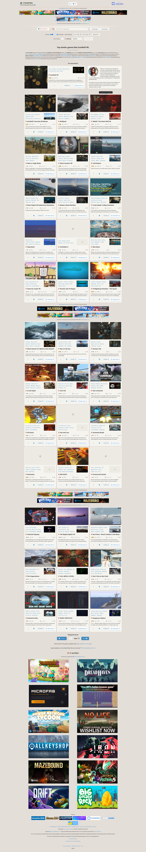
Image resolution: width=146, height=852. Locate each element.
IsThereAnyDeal (70, 829)
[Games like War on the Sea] (66, 359)
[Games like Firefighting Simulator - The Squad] (99, 299)
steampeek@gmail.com (84, 23)
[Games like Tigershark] (33, 257)
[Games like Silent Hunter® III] (66, 173)
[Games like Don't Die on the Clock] (99, 586)
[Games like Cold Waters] (99, 173)
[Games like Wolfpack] (66, 132)
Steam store (79, 85)
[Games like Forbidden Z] (66, 257)
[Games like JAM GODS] (66, 485)
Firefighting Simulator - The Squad (78, 57)
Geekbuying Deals (75, 826)
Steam (64, 829)
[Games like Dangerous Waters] (99, 628)
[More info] (54, 85)
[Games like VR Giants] (33, 443)
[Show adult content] (74, 3)
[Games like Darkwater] (33, 485)
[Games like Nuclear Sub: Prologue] (66, 299)
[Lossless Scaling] (73, 823)
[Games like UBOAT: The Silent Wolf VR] (99, 132)
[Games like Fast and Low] (66, 443)
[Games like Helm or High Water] (33, 173)
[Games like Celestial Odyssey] (33, 545)
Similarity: (47, 34)
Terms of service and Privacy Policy (73, 841)
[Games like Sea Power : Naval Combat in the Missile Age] (99, 545)
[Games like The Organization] (33, 586)
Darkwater (93, 55)
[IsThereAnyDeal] (38, 818)
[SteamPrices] (93, 818)
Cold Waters (64, 54)
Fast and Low (37, 58)
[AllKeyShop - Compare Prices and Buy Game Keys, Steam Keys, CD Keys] (65, 818)
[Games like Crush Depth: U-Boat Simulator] (99, 215)
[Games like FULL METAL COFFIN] (66, 586)
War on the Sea (107, 57)
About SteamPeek (73, 838)
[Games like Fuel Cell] (66, 401)
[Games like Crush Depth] (33, 401)
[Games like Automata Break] (99, 443)
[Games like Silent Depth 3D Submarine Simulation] (33, 215)
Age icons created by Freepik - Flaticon (88, 826)
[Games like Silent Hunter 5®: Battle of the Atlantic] (33, 359)
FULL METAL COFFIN (38, 55)
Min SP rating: (57, 39)
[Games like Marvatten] (99, 257)
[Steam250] (52, 818)
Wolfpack (87, 54)
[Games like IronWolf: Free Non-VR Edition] (33, 132)
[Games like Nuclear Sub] (99, 359)
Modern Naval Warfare (66, 55)
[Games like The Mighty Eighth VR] (66, 545)
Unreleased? (61, 34)
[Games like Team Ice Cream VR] (33, 299)
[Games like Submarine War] (33, 628)
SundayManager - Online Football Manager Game (60, 826)
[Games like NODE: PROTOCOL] (66, 628)
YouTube (66, 85)
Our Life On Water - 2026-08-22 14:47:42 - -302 (73, 846)
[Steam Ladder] (108, 818)
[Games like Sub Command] (99, 401)
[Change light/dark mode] (70, 3)
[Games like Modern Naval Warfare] (66, 215)
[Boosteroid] (79, 818)
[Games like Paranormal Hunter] (99, 485)
